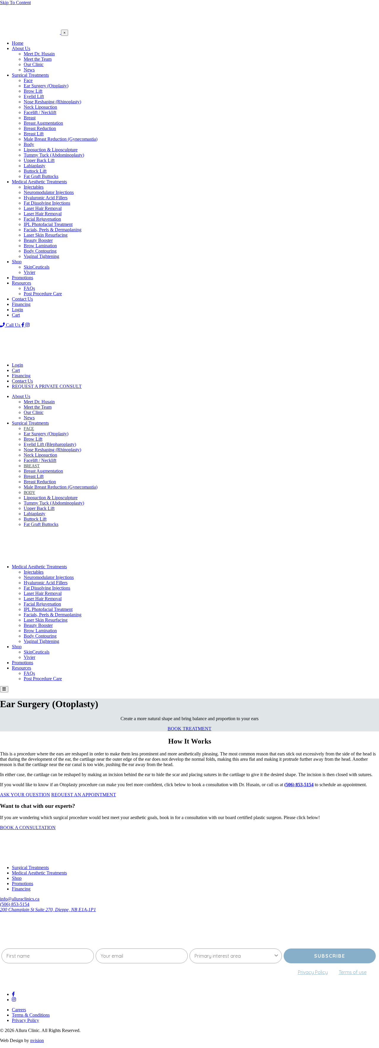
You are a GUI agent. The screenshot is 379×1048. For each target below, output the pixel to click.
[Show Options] (276, 956)
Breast (30, 117)
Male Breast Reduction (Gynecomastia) (60, 139)
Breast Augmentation (43, 123)
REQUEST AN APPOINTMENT (83, 794)
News (29, 69)
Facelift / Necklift (40, 112)
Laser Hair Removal (43, 208)
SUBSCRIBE (329, 956)
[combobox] (234, 956)
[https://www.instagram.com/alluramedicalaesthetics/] (27, 325)
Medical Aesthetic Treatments (39, 181)
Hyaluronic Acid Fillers (46, 197)
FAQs (29, 288)
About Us (21, 48)
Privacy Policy (313, 972)
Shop (17, 261)
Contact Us (22, 298)
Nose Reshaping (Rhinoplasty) (52, 101)
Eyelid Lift (34, 96)
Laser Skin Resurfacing (46, 234)
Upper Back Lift (39, 160)
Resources (21, 282)
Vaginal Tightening (41, 256)
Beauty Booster (38, 240)
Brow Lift (33, 91)
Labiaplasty (34, 165)
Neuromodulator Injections (49, 192)
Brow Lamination (40, 245)
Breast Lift (34, 133)
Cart (16, 314)
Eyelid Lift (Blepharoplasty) (50, 444)
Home (17, 43)
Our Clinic (34, 64)
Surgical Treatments (30, 75)
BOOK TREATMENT (189, 728)
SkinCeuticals (36, 266)
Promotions (22, 277)
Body (29, 144)
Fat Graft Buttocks (41, 176)
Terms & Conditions (31, 1014)
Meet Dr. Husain (39, 53)
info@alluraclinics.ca (19, 898)
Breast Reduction (40, 128)
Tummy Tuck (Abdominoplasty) (54, 155)
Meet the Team (38, 59)
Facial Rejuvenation (42, 219)
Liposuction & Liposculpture (51, 149)
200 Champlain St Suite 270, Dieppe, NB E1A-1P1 (48, 909)
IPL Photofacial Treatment (48, 224)
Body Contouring (40, 250)
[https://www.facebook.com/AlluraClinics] (23, 325)
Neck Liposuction (40, 107)
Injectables (34, 187)
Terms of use (353, 972)
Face (28, 80)
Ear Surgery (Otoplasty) (46, 85)
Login (17, 309)
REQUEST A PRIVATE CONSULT (47, 386)
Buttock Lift (35, 171)
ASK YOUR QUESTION (25, 794)
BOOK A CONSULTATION (28, 827)
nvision (37, 1040)
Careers (19, 1009)
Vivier (29, 272)
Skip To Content (15, 2)
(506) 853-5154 (14, 904)
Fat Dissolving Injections (47, 203)
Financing (21, 304)
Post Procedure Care (43, 293)
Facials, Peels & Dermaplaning (52, 229)
